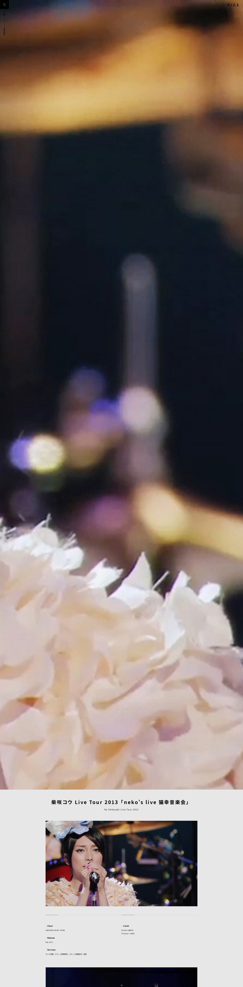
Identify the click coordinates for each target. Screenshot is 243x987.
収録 (85, 954)
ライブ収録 (50, 954)
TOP (4, 13)
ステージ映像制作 (61, 954)
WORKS (4, 32)
